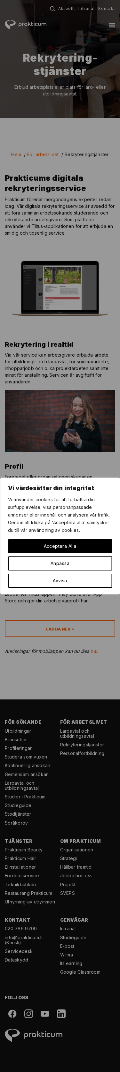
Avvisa (60, 580)
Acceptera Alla (60, 546)
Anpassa (60, 563)
